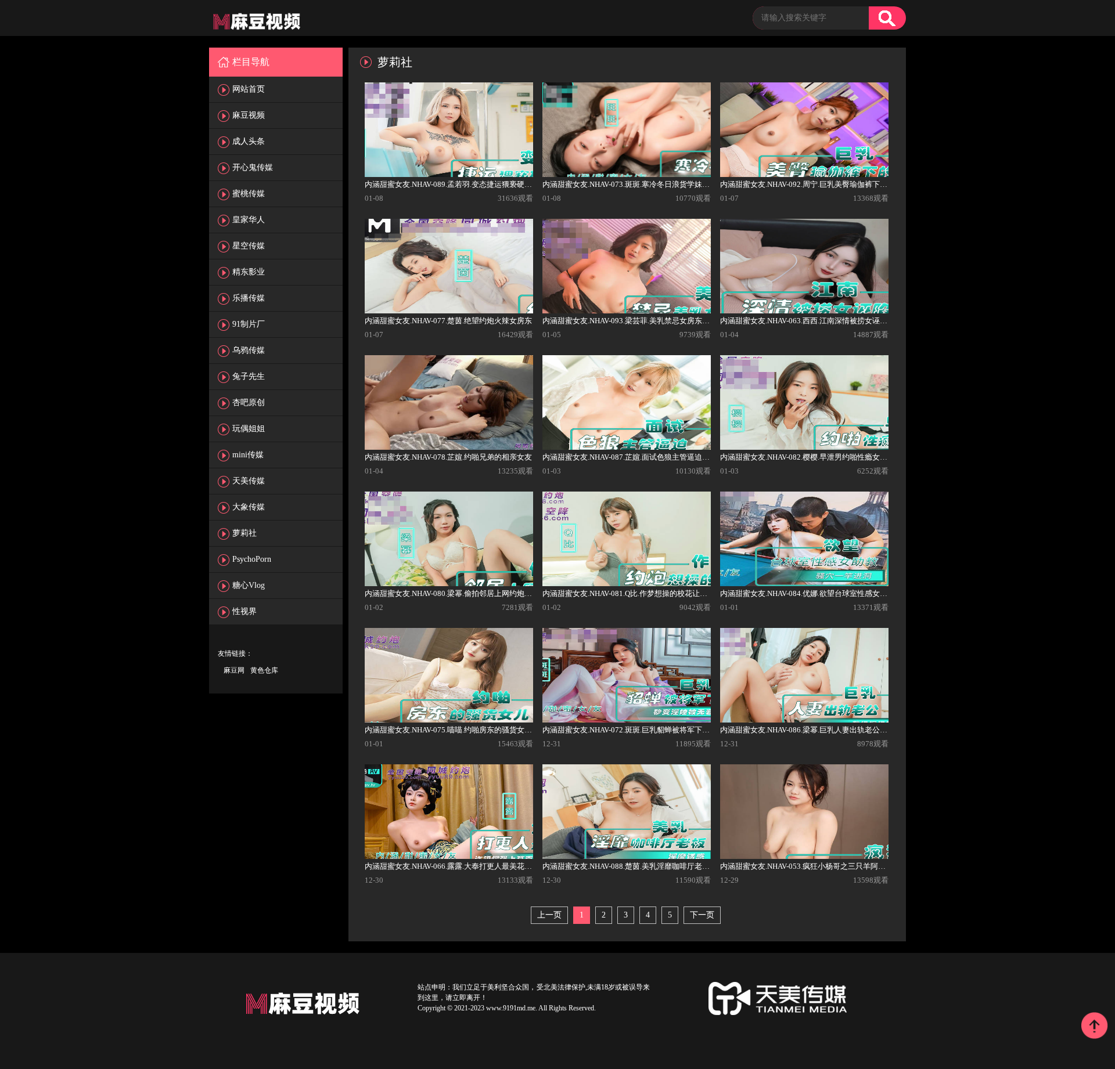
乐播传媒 (248, 298)
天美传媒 (248, 480)
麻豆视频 (248, 115)
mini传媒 (248, 454)
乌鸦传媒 (248, 350)
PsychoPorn (251, 559)
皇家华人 (248, 219)
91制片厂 (248, 324)
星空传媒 (248, 245)
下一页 (702, 915)
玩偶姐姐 (248, 428)
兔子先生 (248, 376)
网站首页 (248, 89)
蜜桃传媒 (248, 193)
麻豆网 (234, 670)
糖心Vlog (248, 585)
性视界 (244, 611)
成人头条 (248, 141)
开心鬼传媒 (252, 167)
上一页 (549, 915)
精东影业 (248, 272)
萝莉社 (244, 533)
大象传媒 (248, 507)
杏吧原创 (248, 402)
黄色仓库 (264, 670)
